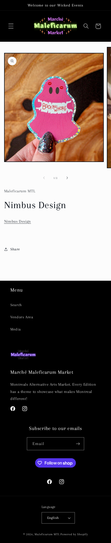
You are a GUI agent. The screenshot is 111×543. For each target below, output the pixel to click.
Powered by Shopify (74, 534)
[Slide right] (67, 178)
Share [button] (15, 249)
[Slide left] (44, 178)
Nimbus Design (17, 221)
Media (15, 329)
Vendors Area (21, 317)
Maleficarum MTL (47, 534)
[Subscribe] (78, 443)
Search (16, 305)
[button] (11, 26)
